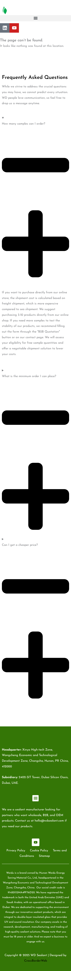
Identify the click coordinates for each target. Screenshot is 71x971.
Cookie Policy (39, 850)
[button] (35, 18)
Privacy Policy (15, 850)
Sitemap (44, 856)
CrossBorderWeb (35, 960)
